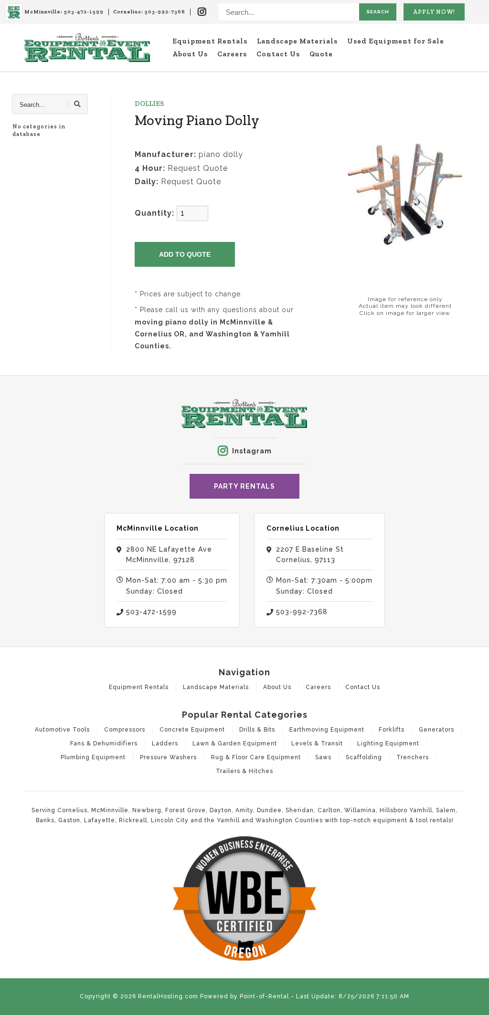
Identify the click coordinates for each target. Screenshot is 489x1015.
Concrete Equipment (192, 729)
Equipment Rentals (209, 41)
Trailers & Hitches (244, 771)
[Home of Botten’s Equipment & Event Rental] (13, 12)
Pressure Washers (168, 757)
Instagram (252, 451)
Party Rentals (244, 486)
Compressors (124, 729)
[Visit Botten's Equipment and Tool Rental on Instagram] (202, 11)
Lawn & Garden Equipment (234, 743)
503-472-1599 (84, 12)
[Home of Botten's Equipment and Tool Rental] (87, 47)
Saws (323, 757)
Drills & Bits (257, 729)
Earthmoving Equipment (326, 729)
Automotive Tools (62, 729)
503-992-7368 (165, 12)
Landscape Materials (297, 41)
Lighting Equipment (388, 743)
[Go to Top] (475, 1001)
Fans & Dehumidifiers (104, 743)
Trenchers (412, 757)
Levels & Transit (317, 743)
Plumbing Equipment (93, 757)
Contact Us (278, 54)
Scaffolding (364, 757)
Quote (321, 54)
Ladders (165, 743)
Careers (232, 54)
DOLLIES (149, 103)
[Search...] (77, 104)
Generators (436, 729)
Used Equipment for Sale (395, 41)
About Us (190, 54)
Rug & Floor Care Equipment (256, 757)
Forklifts (391, 729)
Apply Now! (434, 12)
